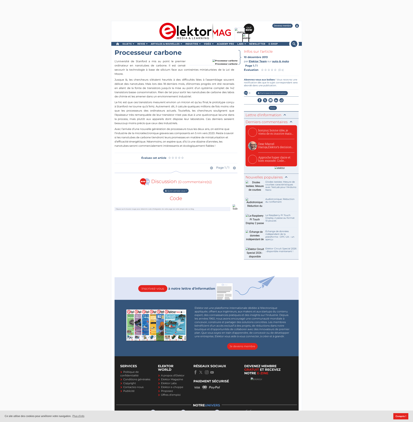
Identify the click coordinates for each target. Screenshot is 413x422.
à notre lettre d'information (178, 288)
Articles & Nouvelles (165, 44)
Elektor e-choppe (172, 387)
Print (272, 108)
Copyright (129, 383)
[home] (118, 44)
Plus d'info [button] (78, 416)
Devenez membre (282, 25)
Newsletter (257, 44)
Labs (240, 44)
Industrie (191, 44)
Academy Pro (225, 44)
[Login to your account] (297, 26)
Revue (141, 44)
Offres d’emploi (171, 394)
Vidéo (207, 44)
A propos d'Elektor (172, 375)
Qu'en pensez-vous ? (177, 191)
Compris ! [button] (401, 416)
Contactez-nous (133, 387)
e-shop (273, 44)
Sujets (127, 44)
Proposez (167, 391)
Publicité (129, 391)
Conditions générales (136, 379)
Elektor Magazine (172, 379)
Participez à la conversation (273, 93)
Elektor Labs (169, 383)
